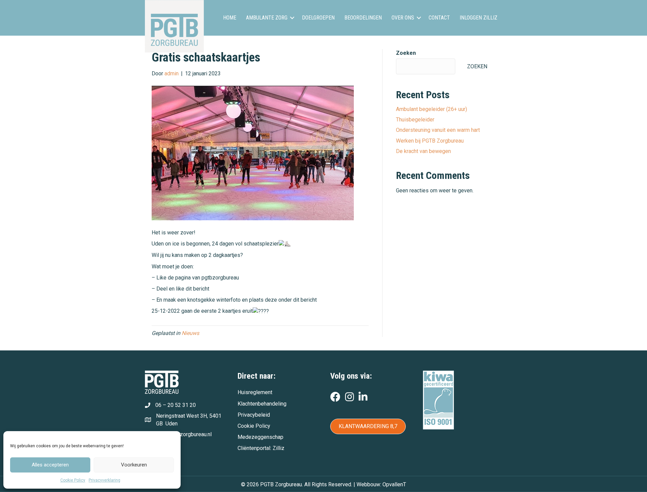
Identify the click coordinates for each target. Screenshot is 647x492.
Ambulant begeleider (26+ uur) (431, 109)
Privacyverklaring (104, 480)
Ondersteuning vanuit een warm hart (438, 130)
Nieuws (190, 333)
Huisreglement (255, 392)
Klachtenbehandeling (262, 404)
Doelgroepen (318, 17)
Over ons (403, 17)
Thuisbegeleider (415, 119)
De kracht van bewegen (423, 151)
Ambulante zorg (266, 17)
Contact (439, 17)
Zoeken (406, 53)
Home (229, 17)
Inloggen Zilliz (478, 17)
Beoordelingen (363, 17)
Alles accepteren (50, 465)
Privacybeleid (254, 415)
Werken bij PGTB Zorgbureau (430, 141)
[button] (292, 17)
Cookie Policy (72, 480)
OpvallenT (394, 484)
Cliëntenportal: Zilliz (261, 448)
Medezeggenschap (260, 437)
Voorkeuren (134, 465)
